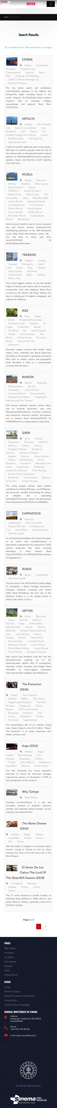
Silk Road (32, 271)
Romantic (13, 720)
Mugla (28, 180)
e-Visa (7, 987)
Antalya (28, 124)
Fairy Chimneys (34, 522)
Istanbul (12, 698)
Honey (11, 334)
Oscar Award (41, 765)
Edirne (28, 65)
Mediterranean (16, 138)
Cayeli (37, 316)
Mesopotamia (15, 386)
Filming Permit (11, 975)
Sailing (11, 459)
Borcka (23, 620)
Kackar (37, 327)
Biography (24, 758)
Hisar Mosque (39, 470)
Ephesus (12, 445)
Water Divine (15, 194)
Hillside (41, 267)
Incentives (9, 953)
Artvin (28, 616)
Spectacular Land (17, 142)
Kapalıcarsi (25, 705)
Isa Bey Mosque (30, 481)
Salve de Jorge (16, 533)
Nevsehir (29, 519)
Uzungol (12, 264)
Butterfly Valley (41, 198)
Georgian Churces (36, 651)
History (40, 838)
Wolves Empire (41, 529)
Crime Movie (36, 205)
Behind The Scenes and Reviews (19, 996)
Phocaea (28, 442)
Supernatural (30, 720)
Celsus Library (41, 456)
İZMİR (26, 433)
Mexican (31, 883)
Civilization (14, 390)
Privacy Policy (10, 1000)
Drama (38, 758)
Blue (30, 267)
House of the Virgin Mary (21, 474)
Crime (36, 887)
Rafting (41, 274)
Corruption (17, 883)
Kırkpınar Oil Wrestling (27, 76)
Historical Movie (16, 393)
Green (19, 267)
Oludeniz (25, 183)
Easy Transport (15, 187)
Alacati (38, 438)
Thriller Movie (35, 212)
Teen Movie (37, 637)
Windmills (13, 477)
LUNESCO (13, 190)
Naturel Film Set (26, 341)
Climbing (13, 330)
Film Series (39, 698)
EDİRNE (27, 59)
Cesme (25, 445)
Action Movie (15, 201)
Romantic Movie (17, 215)
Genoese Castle (16, 323)
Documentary (27, 334)
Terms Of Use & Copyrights (17, 1005)
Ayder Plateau (38, 330)
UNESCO (43, 442)
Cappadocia (14, 522)
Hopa (21, 623)
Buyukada (13, 712)
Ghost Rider (21, 529)
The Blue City (35, 138)
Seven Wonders (32, 190)
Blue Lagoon (41, 183)
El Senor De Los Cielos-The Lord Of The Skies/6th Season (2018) (26, 873)
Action (11, 716)
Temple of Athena (17, 449)
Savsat (11, 620)
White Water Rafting (18, 648)
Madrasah (42, 382)
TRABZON (29, 255)
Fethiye (12, 183)
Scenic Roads (41, 648)
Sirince (38, 445)
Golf (23, 131)
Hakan (14, 695)
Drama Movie (15, 208)
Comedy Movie (16, 205)
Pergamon (13, 442)
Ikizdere (34, 323)
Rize (27, 316)
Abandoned (24, 219)
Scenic (44, 135)
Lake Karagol (22, 634)
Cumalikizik (42, 574)
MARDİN (28, 377)
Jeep (25, 198)
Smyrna (25, 456)
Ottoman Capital (17, 578)
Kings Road (22, 467)
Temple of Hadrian (28, 452)
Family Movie (34, 208)
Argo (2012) (30, 746)
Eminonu (28, 712)
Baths (29, 274)
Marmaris (41, 180)
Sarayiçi (30, 72)
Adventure (13, 344)
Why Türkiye (30, 791)
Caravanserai (15, 274)
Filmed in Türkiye (12, 991)
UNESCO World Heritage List (23, 79)
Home (6, 17)
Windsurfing (26, 459)
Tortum (29, 627)
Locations (8, 957)
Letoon (32, 187)
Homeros (25, 463)
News (7, 970)
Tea (24, 330)
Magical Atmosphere (19, 397)
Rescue (25, 765)
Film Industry (10, 961)
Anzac (20, 841)
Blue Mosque (25, 755)
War (10, 841)
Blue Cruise (33, 194)
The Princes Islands (28, 709)
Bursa (28, 574)
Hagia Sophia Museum (20, 702)
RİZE (25, 310)
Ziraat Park (23, 327)
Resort (33, 131)
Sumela (42, 260)
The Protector (29, 695)
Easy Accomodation (25, 128)
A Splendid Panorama (30, 320)
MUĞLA (27, 174)
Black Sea (41, 616)
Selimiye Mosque (17, 83)
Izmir (27, 438)
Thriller (39, 716)
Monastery (27, 264)
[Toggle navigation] (51, 4)
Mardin (28, 382)
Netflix (24, 698)
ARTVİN (27, 611)
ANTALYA (28, 118)
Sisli (40, 712)
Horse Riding (15, 651)
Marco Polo (14, 278)
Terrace (32, 386)
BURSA (27, 569)
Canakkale (13, 838)
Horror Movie (15, 212)
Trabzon (29, 260)
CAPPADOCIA (31, 513)
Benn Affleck (27, 762)
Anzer (11, 320)
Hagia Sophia (15, 271)
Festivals (8, 966)
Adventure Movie (36, 201)
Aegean (12, 456)
